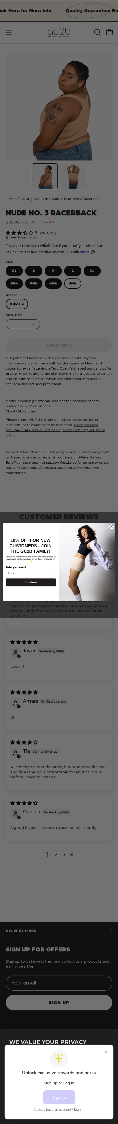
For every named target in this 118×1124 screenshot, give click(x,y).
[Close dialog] (111, 526)
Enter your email (16, 567)
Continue (31, 582)
